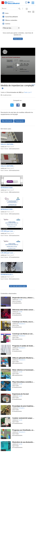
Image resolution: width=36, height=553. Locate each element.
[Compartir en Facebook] (18, 105)
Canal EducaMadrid (11, 16)
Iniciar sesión (18, 39)
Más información (7, 121)
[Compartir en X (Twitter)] (12, 105)
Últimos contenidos (11, 20)
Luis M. (20, 299)
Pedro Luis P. (28, 92)
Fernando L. (21, 408)
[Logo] (5, 52)
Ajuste (33, 85)
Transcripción (19, 121)
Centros (7, 23)
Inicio (6, 13)
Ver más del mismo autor (18, 286)
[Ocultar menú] (31, 11)
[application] (18, 65)
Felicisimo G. (21, 323)
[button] (18, 65)
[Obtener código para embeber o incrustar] (24, 105)
